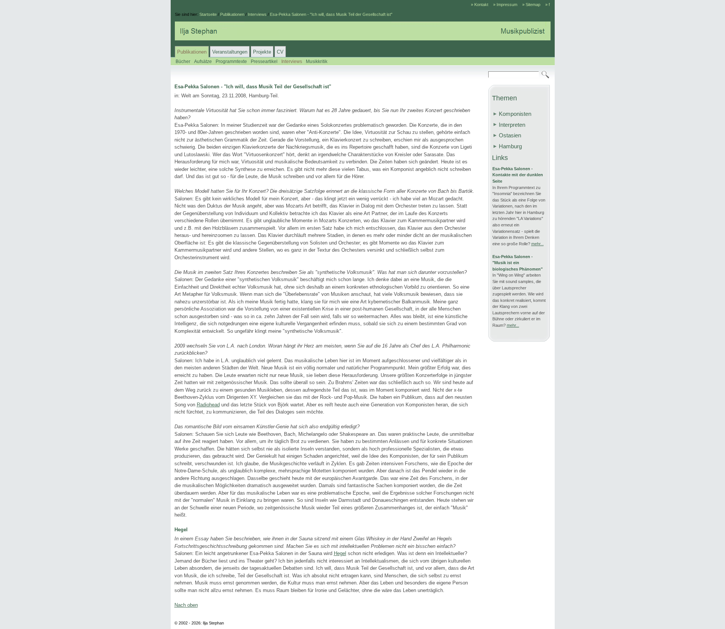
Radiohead (208, 405)
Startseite (208, 14)
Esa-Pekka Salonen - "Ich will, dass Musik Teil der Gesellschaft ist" (331, 14)
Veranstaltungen (229, 52)
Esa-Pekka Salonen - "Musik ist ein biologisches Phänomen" (517, 262)
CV (280, 52)
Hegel (340, 553)
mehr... (537, 243)
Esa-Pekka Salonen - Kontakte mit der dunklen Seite (517, 174)
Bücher (183, 61)
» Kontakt (479, 4)
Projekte (262, 52)
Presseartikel (264, 61)
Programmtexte (231, 61)
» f (547, 4)
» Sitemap (531, 4)
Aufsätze (203, 61)
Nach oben (186, 605)
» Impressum (505, 4)
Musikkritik (316, 61)
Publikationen (232, 14)
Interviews (257, 14)
